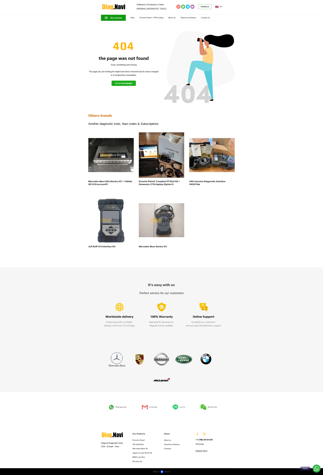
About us (167, 440)
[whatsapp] (183, 7)
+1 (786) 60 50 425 (204, 439)
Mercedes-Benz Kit (140, 449)
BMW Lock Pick (138, 457)
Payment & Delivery (188, 18)
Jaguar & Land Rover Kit (142, 453)
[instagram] (178, 7)
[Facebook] (198, 434)
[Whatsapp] (316, 468)
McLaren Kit (137, 461)
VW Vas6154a (138, 444)
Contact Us (205, 18)
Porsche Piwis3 (138, 440)
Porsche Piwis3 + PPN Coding (151, 18)
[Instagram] (204, 434)
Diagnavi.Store (201, 451)
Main (133, 18)
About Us (172, 18)
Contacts (167, 449)
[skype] (188, 7)
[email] (192, 7)
